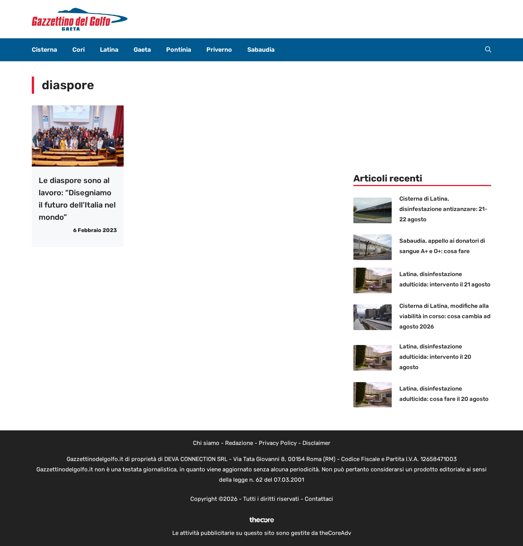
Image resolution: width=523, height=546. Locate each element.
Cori (78, 49)
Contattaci (319, 498)
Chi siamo (206, 443)
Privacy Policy (278, 443)
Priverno (219, 49)
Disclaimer (316, 443)
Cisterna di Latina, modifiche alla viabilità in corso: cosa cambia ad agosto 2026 (444, 316)
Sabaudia (261, 49)
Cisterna (44, 49)
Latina (109, 49)
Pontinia (178, 49)
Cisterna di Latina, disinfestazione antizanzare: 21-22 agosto (443, 209)
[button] (488, 49)
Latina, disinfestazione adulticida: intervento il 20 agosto (435, 357)
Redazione (239, 443)
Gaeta (142, 49)
